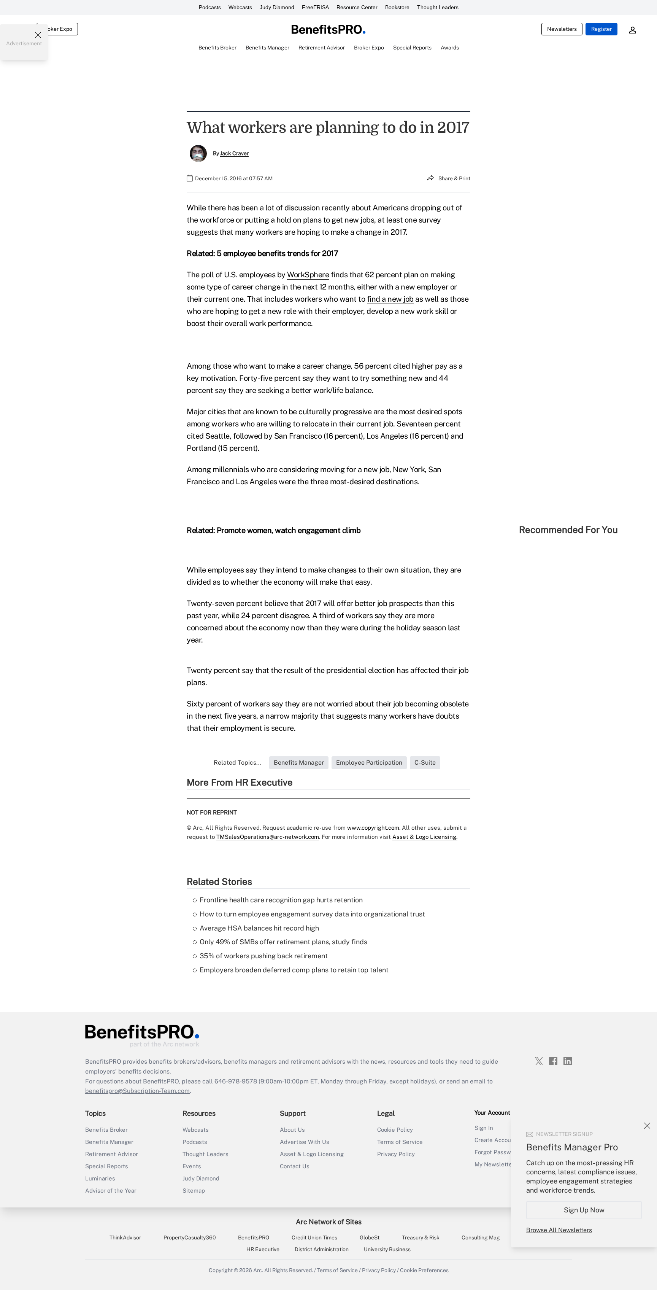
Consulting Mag (481, 1237)
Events (191, 1166)
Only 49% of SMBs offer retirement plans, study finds (283, 942)
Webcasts (240, 7)
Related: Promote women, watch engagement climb (273, 530)
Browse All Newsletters (559, 1230)
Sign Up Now (584, 1210)
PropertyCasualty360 (189, 1237)
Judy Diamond (277, 7)
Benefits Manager (109, 1142)
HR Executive (262, 1249)
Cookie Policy (395, 1129)
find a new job (390, 299)
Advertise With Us (304, 1142)
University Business (387, 1249)
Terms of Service (400, 1142)
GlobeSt (369, 1237)
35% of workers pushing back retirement (264, 956)
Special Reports (106, 1166)
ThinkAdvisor (125, 1237)
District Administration (322, 1249)
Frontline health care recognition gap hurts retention (281, 900)
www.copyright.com (373, 827)
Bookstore (397, 7)
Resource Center (357, 7)
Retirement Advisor (111, 1154)
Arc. (258, 1270)
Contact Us (294, 1166)
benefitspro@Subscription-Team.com (137, 1090)
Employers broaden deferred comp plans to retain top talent (294, 970)
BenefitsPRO (253, 1237)
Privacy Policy (396, 1154)
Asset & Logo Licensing (312, 1154)
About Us (292, 1129)
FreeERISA (315, 7)
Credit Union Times (314, 1237)
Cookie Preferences (424, 1270)
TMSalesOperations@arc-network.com (267, 836)
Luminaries (100, 1178)
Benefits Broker (106, 1129)
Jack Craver (234, 153)
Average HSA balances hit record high (259, 928)
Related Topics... (238, 762)
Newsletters (562, 29)
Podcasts (210, 7)
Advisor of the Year (110, 1190)
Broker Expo (57, 29)
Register (601, 29)
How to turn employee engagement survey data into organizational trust (312, 914)
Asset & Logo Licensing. (424, 836)
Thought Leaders (438, 7)
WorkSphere (308, 274)
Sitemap (193, 1190)
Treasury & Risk (421, 1237)
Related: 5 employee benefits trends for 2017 (262, 253)
